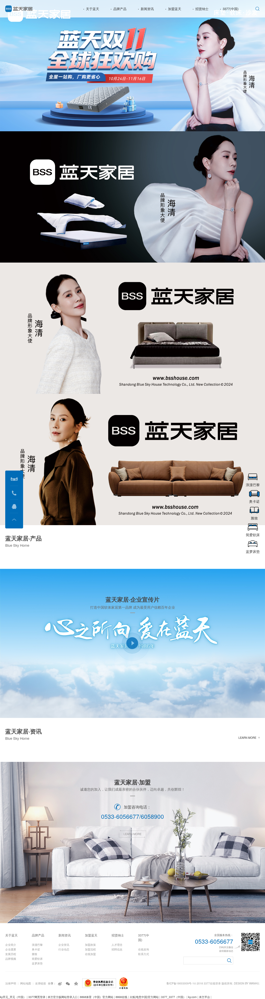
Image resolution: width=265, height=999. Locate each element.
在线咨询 (143, 949)
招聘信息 (117, 949)
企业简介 (10, 945)
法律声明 (10, 983)
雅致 (34, 954)
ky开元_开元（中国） (13, 997)
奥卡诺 (36, 949)
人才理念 (117, 945)
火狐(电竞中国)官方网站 (144, 997)
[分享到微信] (68, 984)
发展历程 (10, 954)
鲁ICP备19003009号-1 (180, 983)
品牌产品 (119, 8)
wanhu (254, 983)
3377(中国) (231, 8)
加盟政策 (90, 945)
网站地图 (25, 983)
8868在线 (121, 997)
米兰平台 (204, 997)
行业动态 (63, 949)
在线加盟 (90, 954)
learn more (247, 738)
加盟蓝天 (174, 8)
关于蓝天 (92, 8)
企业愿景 (10, 949)
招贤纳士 (202, 8)
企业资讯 (63, 945)
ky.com (192, 997)
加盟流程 (90, 949)
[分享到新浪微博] (60, 984)
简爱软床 (37, 959)
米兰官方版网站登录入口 (63, 997)
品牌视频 (10, 959)
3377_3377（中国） (173, 997)
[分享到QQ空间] (76, 984)
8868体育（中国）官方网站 (96, 997)
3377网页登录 (36, 997)
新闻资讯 (147, 8)
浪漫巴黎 (37, 945)
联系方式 (143, 954)
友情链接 (40, 983)
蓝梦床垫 (37, 963)
